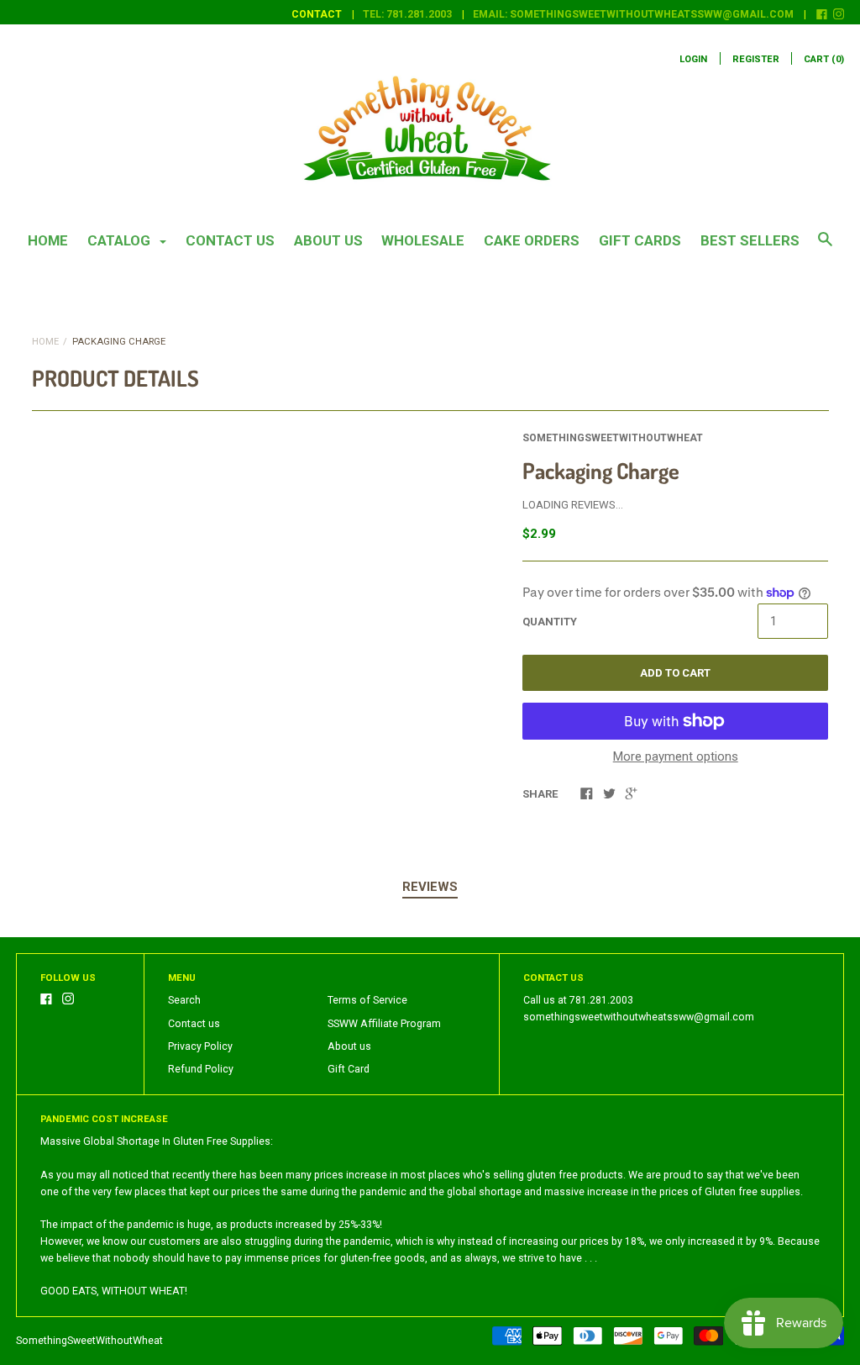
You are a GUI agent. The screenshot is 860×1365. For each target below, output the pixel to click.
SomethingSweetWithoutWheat (612, 438)
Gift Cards (640, 240)
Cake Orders (531, 240)
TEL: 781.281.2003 (407, 14)
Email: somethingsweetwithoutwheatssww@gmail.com (633, 14)
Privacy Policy (200, 1046)
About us (328, 240)
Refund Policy (200, 1069)
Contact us (230, 240)
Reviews (430, 886)
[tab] (430, 888)
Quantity (549, 621)
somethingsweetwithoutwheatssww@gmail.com (638, 1017)
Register (755, 59)
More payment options (675, 756)
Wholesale (422, 240)
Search (184, 1000)
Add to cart (675, 673)
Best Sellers (750, 240)
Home (48, 240)
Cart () (824, 59)
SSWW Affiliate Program (384, 1024)
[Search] (825, 247)
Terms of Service (367, 1000)
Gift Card (349, 1069)
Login (693, 59)
